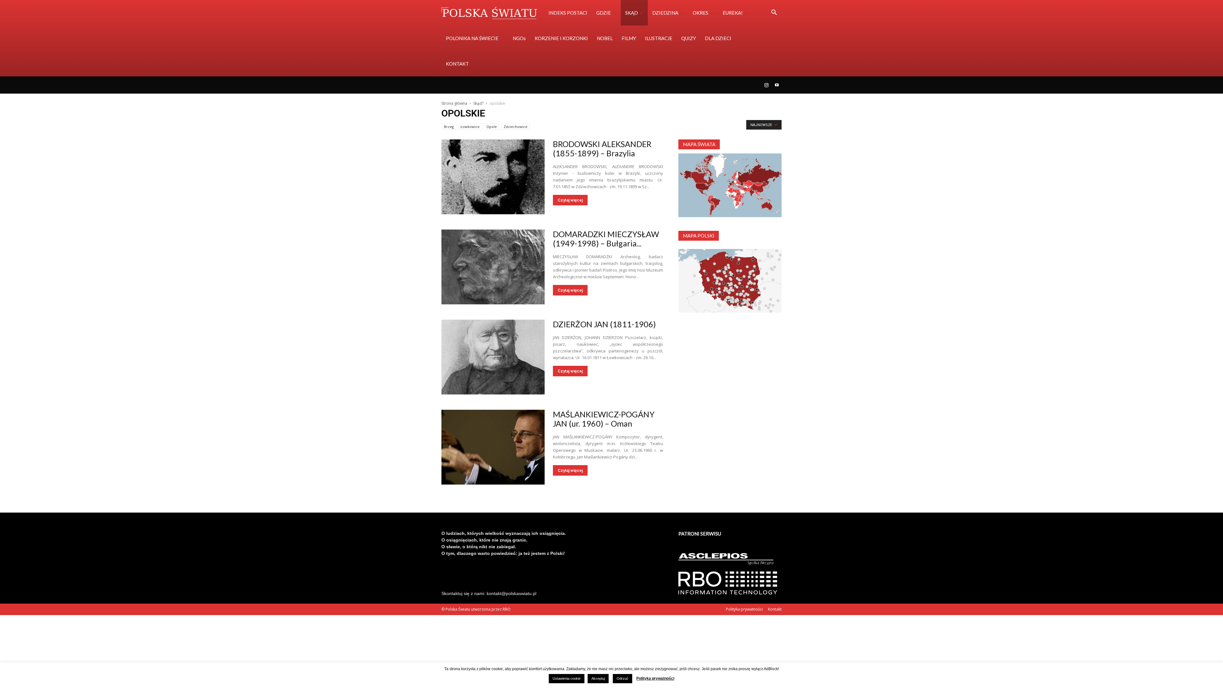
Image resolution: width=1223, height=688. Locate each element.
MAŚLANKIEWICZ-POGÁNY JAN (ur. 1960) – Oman (603, 418)
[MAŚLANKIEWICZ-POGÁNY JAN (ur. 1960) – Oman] (493, 447)
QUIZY (688, 38)
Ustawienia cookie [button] (567, 678)
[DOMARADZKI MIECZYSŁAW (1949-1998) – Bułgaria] (493, 267)
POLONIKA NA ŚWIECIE (472, 38)
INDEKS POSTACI (567, 13)
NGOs (519, 38)
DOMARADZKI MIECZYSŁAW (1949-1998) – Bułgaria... (606, 238)
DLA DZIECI (718, 38)
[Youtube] (777, 85)
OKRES (700, 13)
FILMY (629, 38)
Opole (491, 126)
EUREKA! (733, 13)
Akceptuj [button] (598, 678)
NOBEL (605, 38)
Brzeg (449, 126)
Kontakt (775, 609)
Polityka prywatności (744, 609)
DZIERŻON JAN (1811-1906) (604, 324)
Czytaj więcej (570, 200)
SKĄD (631, 13)
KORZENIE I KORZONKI (561, 38)
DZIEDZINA (665, 13)
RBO (507, 609)
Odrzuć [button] (622, 678)
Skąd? (478, 103)
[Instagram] (766, 85)
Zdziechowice (515, 126)
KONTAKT (457, 64)
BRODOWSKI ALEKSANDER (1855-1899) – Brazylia (602, 148)
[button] (774, 13)
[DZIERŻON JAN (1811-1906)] (493, 357)
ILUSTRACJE (658, 38)
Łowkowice (470, 126)
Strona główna (454, 103)
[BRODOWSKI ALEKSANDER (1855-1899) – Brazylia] (493, 176)
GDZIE (603, 13)
